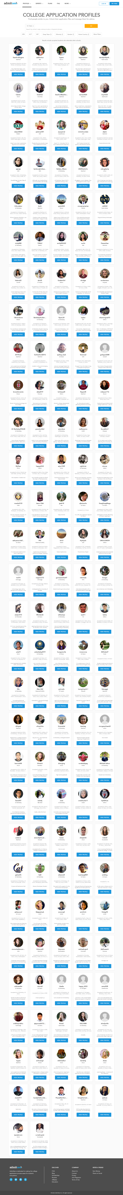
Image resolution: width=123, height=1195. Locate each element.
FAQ (58, 3)
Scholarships (55, 1175)
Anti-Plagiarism (76, 1177)
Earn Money (96, 1171)
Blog (53, 1173)
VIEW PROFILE (18, 74)
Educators (55, 1182)
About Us (75, 1171)
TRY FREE (114, 3)
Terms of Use (76, 1180)
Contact (74, 1173)
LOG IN (104, 3)
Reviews (54, 1177)
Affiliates (54, 1180)
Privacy (74, 1175)
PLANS (50, 3)
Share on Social (97, 1173)
